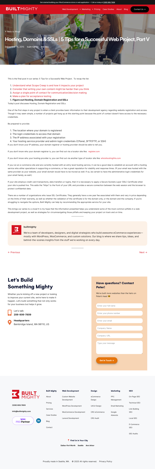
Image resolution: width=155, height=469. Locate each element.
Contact (49, 427)
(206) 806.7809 (109, 2)
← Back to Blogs (12, 31)
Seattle (80, 445)
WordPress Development (72, 406)
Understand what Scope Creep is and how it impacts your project (48, 85)
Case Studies (51, 415)
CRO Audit (95, 418)
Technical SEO (134, 403)
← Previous (14, 252)
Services (49, 409)
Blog (48, 421)
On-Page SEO (134, 397)
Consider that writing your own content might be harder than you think (51, 89)
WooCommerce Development (73, 412)
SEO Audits (133, 434)
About (48, 397)
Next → (143, 252)
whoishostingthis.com (111, 158)
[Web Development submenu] (80, 9)
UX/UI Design (96, 406)
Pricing (49, 403)
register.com (94, 151)
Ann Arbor (90, 445)
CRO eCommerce (98, 412)
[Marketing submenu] (92, 9)
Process (45, 46)
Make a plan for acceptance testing (32, 96)
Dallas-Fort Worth (68, 445)
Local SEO (133, 418)
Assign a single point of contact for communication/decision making (50, 92)
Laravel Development (70, 418)
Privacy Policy (105, 461)
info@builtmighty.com (21, 411)
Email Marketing (117, 406)
